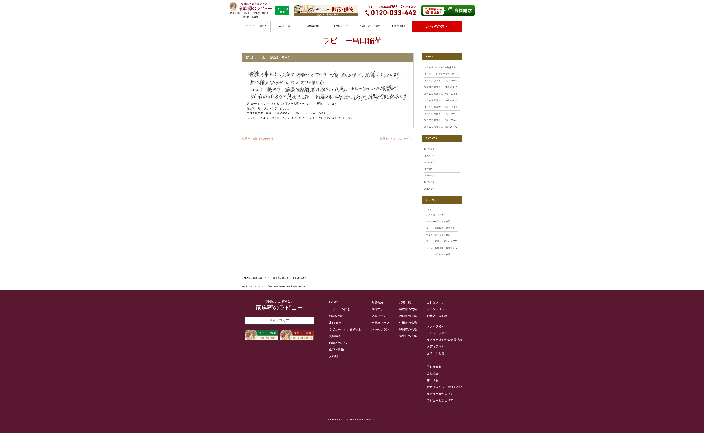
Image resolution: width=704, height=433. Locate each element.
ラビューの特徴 (256, 25)
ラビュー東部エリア (440, 393)
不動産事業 (434, 366)
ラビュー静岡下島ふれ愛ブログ (441, 221)
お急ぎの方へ (437, 26)
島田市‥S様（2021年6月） (259, 138)
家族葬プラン (380, 329)
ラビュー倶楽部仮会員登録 (444, 339)
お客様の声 (336, 315)
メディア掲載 (435, 346)
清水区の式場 (408, 336)
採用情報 (433, 380)
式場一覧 (284, 25)
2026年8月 (429, 149)
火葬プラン (378, 315)
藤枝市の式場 (408, 309)
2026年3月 (429, 182)
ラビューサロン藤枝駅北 (345, 329)
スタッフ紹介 (435, 326)
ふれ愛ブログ (430, 215)
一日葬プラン (380, 322)
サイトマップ (279, 320)
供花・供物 (336, 349)
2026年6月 (429, 162)
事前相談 (335, 322)
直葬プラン (378, 309)
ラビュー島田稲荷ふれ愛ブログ (441, 254)
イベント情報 (435, 309)
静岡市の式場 (408, 329)
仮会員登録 (397, 25)
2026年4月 (429, 175)
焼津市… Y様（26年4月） (442, 94)
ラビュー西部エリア (440, 400)
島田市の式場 (408, 322)
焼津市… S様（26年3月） (442, 107)
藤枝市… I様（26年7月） (442, 127)
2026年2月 (429, 189)
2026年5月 (429, 169)
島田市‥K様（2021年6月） (397, 138)
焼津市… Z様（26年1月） (442, 113)
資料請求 (335, 336)
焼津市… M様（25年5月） (443, 87)
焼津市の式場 (408, 315)
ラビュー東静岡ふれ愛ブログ (440, 228)
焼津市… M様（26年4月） (443, 100)
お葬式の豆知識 (369, 25)
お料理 (333, 356)
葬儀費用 (313, 25)
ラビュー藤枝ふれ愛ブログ (439, 241)
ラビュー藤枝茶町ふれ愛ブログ (441, 248)
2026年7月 (429, 156)
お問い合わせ (435, 353)
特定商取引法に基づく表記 (444, 387)
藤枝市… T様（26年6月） (442, 80)
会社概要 (433, 373)
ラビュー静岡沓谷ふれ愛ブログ (441, 234)
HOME (333, 302)
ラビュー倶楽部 (437, 333)
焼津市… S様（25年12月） (443, 120)
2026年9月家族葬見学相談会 (443, 67)
